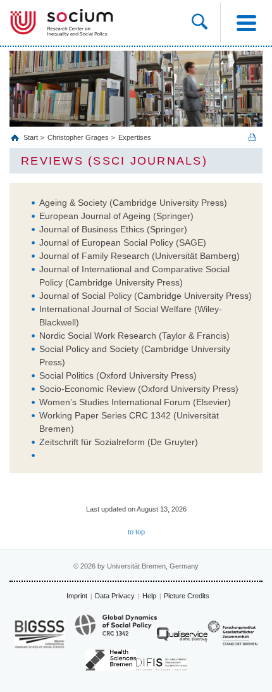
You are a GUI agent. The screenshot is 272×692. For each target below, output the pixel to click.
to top (136, 532)
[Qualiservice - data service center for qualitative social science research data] (182, 638)
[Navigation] (246, 23)
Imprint (76, 596)
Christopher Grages (78, 137)
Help (149, 596)
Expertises (134, 137)
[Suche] (206, 23)
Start (31, 137)
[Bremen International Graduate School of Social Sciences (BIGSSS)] (40, 633)
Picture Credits (186, 596)
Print (252, 137)
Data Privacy (115, 596)
